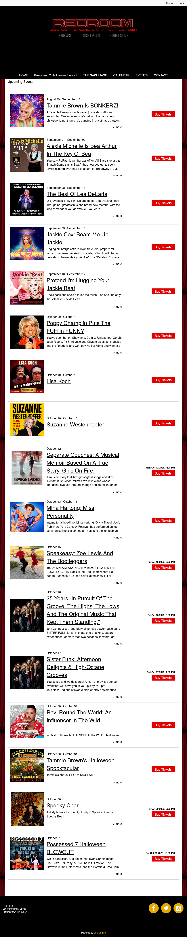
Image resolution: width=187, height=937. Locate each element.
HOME (23, 75)
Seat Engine (100, 932)
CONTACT (161, 75)
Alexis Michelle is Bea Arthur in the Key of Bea (82, 149)
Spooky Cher (63, 805)
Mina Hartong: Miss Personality (70, 511)
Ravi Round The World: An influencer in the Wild (79, 716)
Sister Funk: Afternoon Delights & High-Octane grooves (75, 667)
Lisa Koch (59, 381)
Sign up (169, 3)
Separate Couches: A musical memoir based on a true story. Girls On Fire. (83, 462)
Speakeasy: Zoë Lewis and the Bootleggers (80, 557)
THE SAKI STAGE (95, 75)
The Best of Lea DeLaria (77, 194)
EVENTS (142, 75)
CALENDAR (121, 75)
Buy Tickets (163, 473)
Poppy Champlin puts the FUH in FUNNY (78, 327)
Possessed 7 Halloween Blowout (55, 75)
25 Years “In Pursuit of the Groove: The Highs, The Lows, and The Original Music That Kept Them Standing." (84, 610)
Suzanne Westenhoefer (75, 424)
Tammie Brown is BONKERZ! (82, 105)
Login (182, 3)
